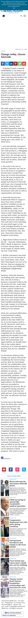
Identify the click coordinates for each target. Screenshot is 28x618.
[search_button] (21, 16)
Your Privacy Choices (14, 613)
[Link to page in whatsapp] (20, 64)
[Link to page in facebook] (3, 64)
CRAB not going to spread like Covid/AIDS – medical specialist (18, 503)
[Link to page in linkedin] (11, 64)
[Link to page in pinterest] (16, 64)
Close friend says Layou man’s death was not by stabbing (18, 563)
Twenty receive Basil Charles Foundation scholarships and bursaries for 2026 (18, 583)
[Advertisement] (14, 32)
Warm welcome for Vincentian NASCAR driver (18, 484)
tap (24, 16)
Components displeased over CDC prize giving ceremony (18, 523)
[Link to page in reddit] (24, 64)
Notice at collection (9, 615)
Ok (14, 8)
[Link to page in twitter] (7, 64)
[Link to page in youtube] (4, 470)
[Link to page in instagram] (17, 470)
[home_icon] (3, 16)
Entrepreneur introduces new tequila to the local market (18, 544)
